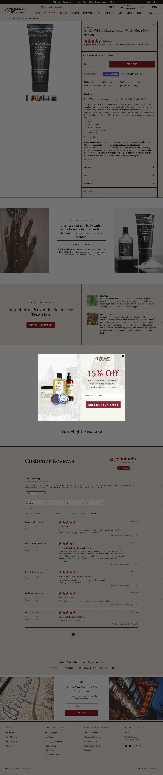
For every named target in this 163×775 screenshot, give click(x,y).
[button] (103, 372)
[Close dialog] (123, 356)
